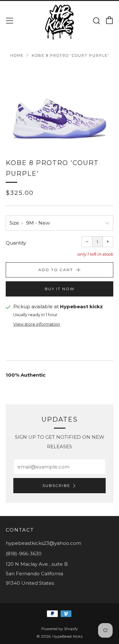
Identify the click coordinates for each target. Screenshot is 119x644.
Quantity (16, 243)
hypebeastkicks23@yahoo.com (43, 543)
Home (16, 55)
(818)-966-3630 (24, 554)
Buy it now (60, 288)
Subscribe (56, 485)
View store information (36, 324)
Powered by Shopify (59, 628)
